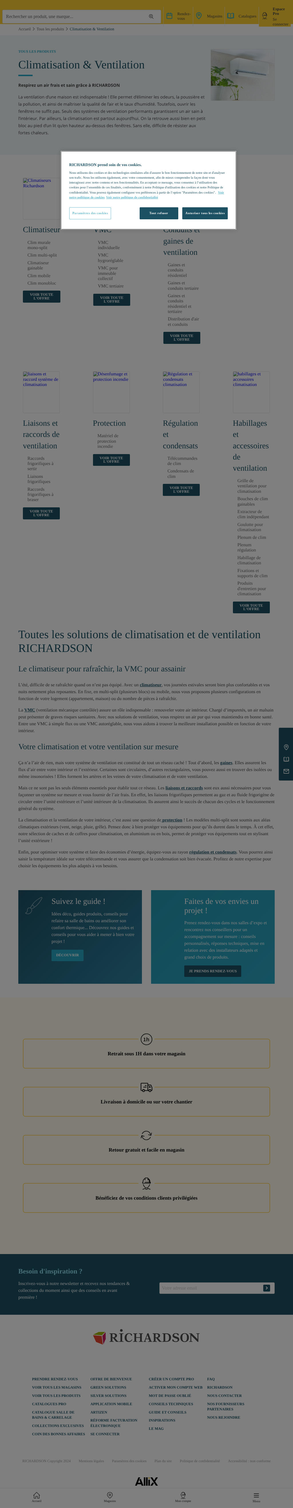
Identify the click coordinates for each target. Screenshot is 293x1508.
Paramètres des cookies (90, 213)
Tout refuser (158, 213)
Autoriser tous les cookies (205, 213)
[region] (148, 190)
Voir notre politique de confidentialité (132, 197)
